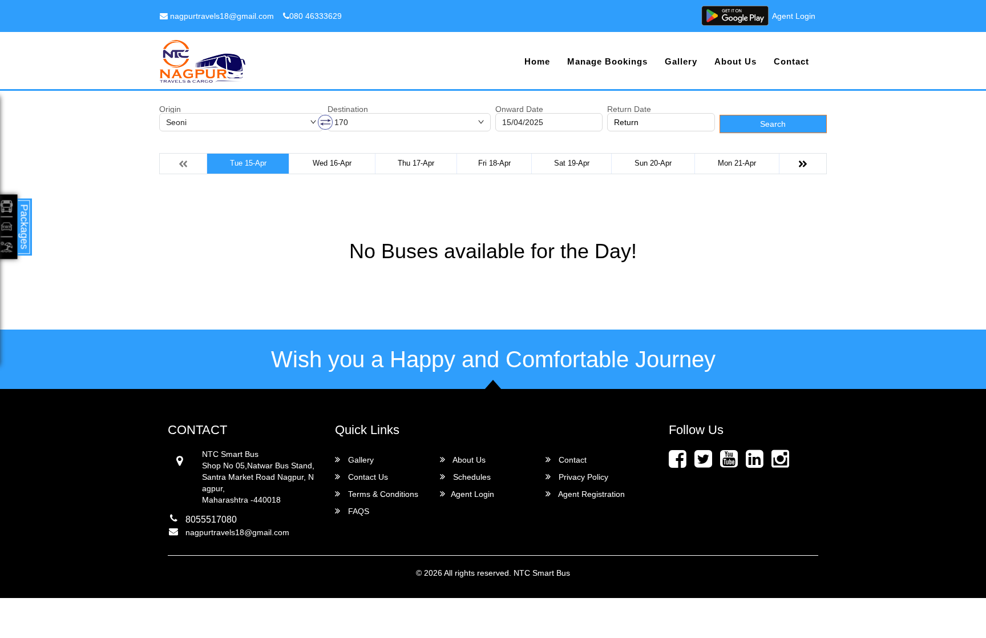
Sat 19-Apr (571, 163)
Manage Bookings (607, 61)
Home (537, 61)
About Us (735, 61)
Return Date (629, 109)
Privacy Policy (582, 476)
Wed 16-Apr (332, 163)
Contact (791, 61)
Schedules (471, 476)
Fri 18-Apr (494, 163)
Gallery (681, 61)
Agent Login (793, 16)
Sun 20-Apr (653, 163)
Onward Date (519, 109)
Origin (170, 109)
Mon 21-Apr (737, 163)
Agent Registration (590, 494)
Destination (348, 109)
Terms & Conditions (382, 494)
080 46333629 (315, 16)
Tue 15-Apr (248, 163)
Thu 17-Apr (416, 163)
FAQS (357, 511)
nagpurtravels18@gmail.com (221, 16)
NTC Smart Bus (542, 572)
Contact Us (367, 476)
